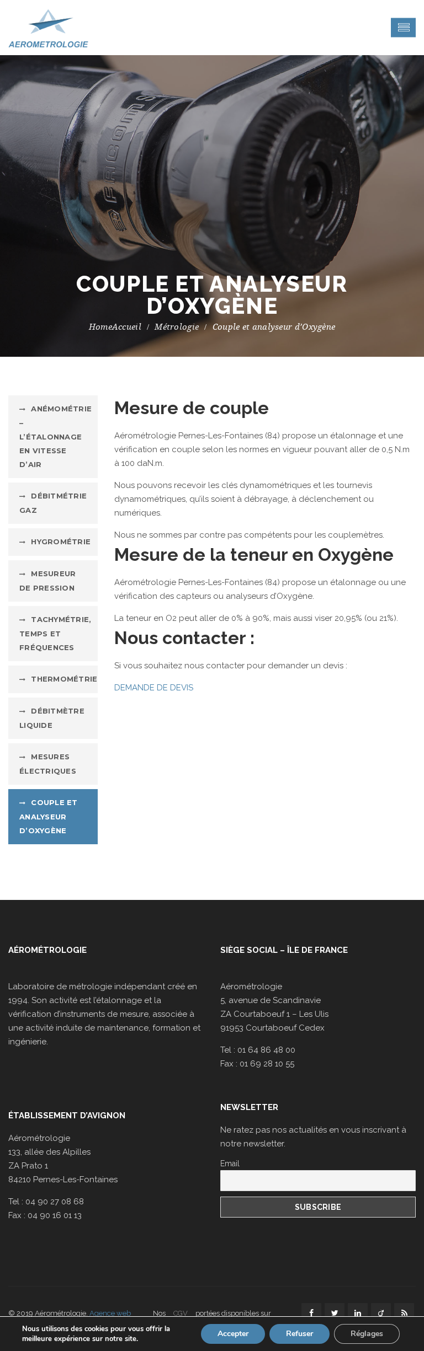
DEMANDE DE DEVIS (153, 688)
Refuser (299, 1333)
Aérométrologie (47, 950)
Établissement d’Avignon (66, 1116)
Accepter (233, 1333)
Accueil (126, 327)
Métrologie (177, 327)
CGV (180, 1313)
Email (230, 1163)
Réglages (367, 1333)
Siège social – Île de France (284, 950)
